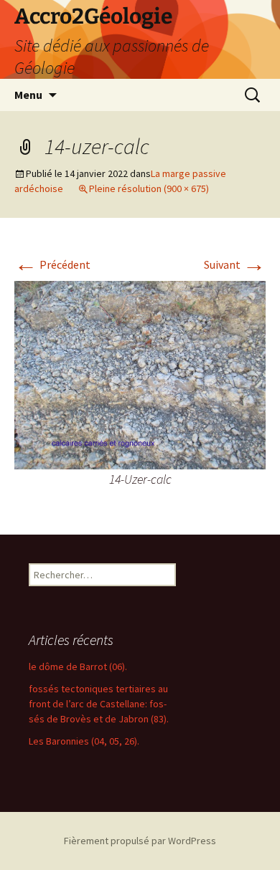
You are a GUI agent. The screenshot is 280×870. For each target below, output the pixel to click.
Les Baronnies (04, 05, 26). (84, 741)
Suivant (235, 264)
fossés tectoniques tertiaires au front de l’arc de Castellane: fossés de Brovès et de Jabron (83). (99, 703)
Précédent (52, 264)
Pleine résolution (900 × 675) (149, 188)
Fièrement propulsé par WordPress (140, 840)
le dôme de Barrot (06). (78, 666)
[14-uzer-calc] (140, 373)
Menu (28, 94)
